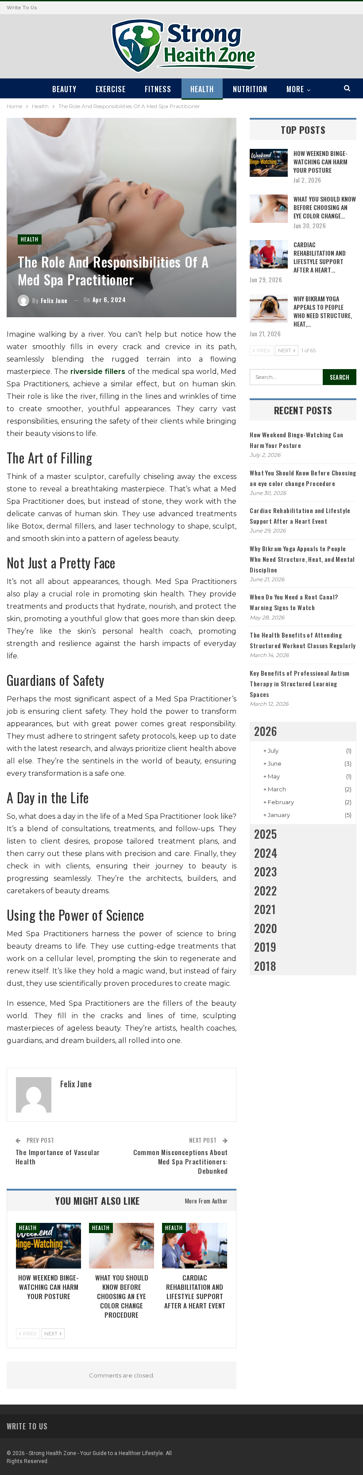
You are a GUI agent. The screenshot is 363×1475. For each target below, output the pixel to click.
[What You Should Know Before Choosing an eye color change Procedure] (121, 1246)
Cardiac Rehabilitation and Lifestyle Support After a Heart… (319, 257)
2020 (265, 928)
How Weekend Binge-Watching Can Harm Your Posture (320, 161)
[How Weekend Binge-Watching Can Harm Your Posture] (48, 1246)
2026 (265, 731)
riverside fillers (97, 371)
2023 (265, 871)
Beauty (64, 89)
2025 (265, 833)
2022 (265, 890)
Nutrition (250, 89)
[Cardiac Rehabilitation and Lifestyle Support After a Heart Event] (194, 1246)
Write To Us (22, 7)
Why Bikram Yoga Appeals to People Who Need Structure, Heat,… (322, 311)
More (295, 89)
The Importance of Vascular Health (57, 1156)
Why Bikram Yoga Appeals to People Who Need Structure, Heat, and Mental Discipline (302, 559)
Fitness (158, 89)
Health (202, 89)
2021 (265, 909)
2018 (265, 965)
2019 (265, 946)
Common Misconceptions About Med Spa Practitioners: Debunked (180, 1161)
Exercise (111, 89)
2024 (265, 853)
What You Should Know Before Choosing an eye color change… (324, 207)
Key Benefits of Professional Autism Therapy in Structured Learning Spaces (299, 683)
